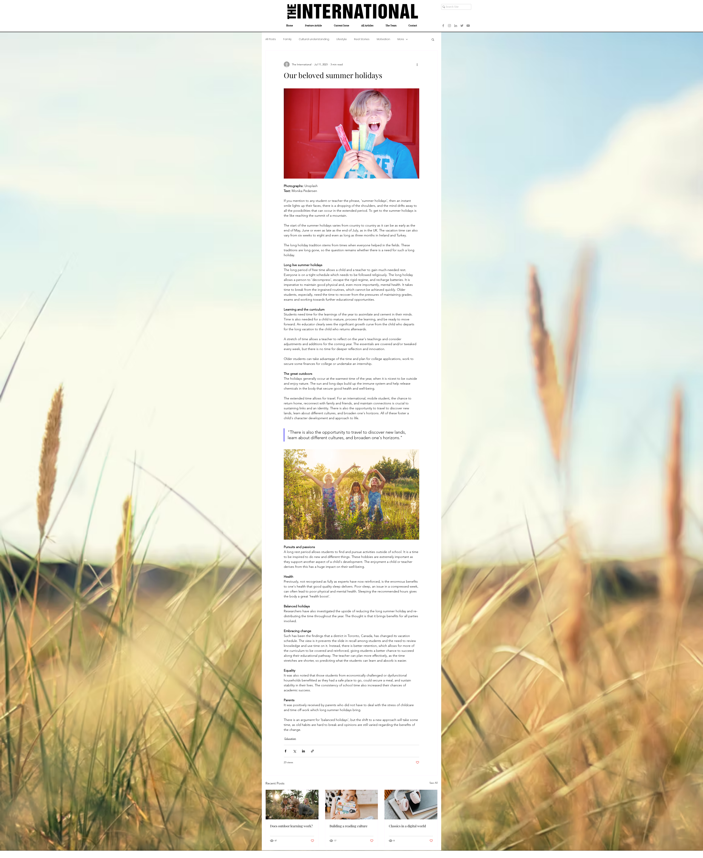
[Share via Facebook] (285, 751)
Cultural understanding (314, 39)
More (400, 39)
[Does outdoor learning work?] (292, 804)
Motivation (383, 39)
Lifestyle (341, 39)
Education (290, 738)
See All (433, 782)
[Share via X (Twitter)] (294, 751)
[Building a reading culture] (351, 804)
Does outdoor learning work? (291, 826)
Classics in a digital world (407, 826)
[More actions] (417, 64)
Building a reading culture (348, 826)
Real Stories (361, 39)
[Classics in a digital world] (410, 804)
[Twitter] (462, 26)
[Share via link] (312, 751)
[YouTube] (468, 26)
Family (287, 39)
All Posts (270, 39)
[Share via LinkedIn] (303, 751)
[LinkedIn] (456, 26)
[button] (433, 39)
